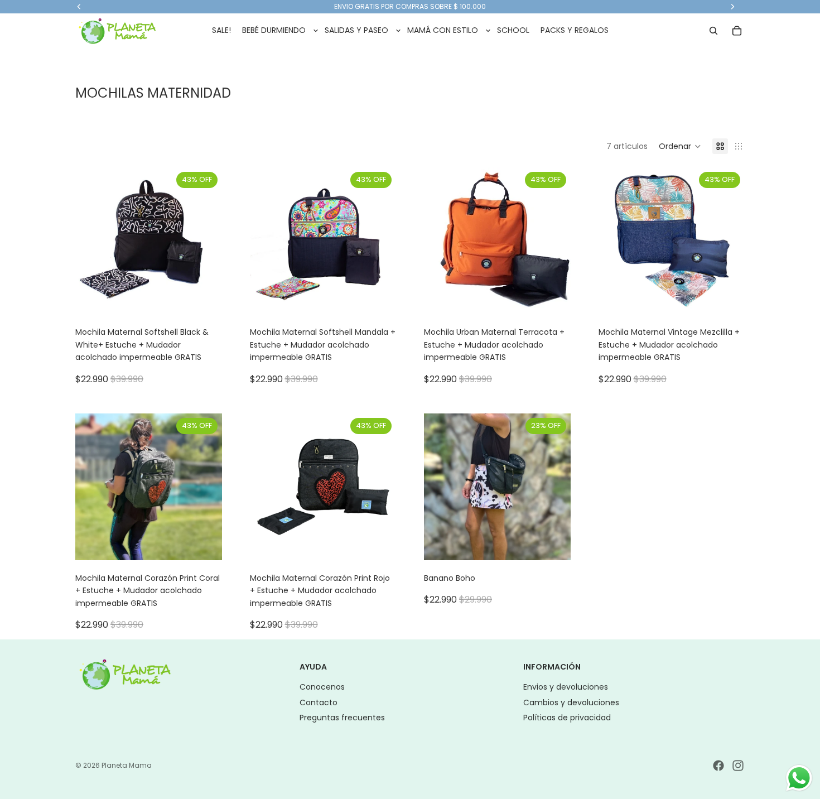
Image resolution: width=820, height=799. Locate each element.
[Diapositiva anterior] (92, 241)
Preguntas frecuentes (342, 717)
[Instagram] (738, 765)
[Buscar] (713, 30)
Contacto (318, 702)
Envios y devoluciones (565, 686)
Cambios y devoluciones (571, 702)
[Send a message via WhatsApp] (799, 778)
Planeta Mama (127, 765)
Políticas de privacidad (567, 717)
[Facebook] (718, 765)
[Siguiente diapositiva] (205, 241)
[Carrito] (737, 30)
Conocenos (322, 686)
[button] (680, 146)
